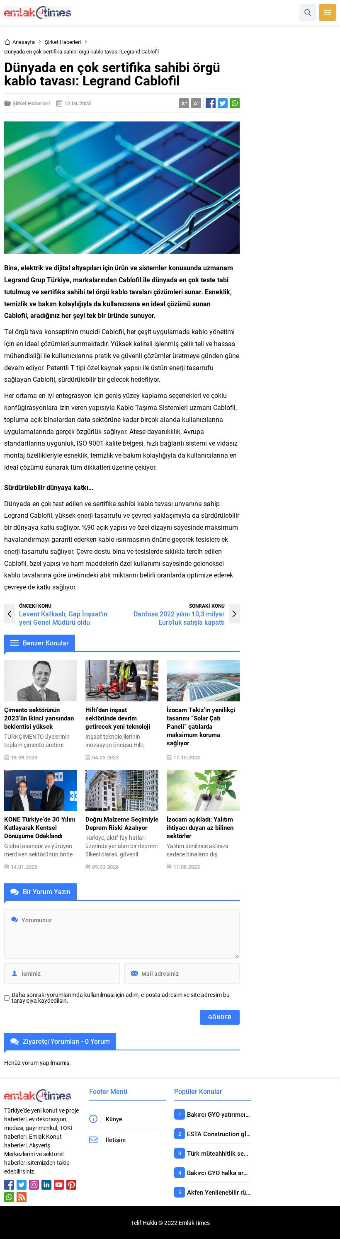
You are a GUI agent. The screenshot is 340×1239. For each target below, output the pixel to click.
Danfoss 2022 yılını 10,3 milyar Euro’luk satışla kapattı (179, 617)
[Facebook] (9, 1185)
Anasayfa (23, 42)
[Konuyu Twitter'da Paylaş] (223, 103)
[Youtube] (59, 1185)
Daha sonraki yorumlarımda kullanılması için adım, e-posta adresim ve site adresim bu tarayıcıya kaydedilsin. (121, 998)
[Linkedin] (46, 1185)
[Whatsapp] (9, 1197)
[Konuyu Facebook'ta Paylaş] (211, 103)
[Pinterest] (71, 1185)
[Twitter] (22, 1185)
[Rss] (22, 1197)
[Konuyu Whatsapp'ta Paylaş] (235, 103)
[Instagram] (34, 1185)
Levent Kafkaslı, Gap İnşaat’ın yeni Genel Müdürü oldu (63, 617)
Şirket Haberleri (63, 42)
